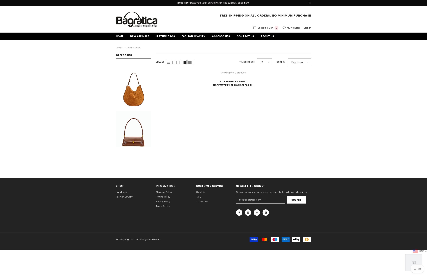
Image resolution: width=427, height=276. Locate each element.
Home (119, 47)
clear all (247, 85)
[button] (169, 62)
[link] (133, 88)
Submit (296, 200)
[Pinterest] (257, 212)
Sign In (307, 27)
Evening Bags (133, 47)
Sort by (281, 62)
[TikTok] (266, 212)
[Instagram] (248, 212)
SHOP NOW (244, 3)
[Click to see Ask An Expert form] (413, 262)
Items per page (247, 62)
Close (309, 3)
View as (160, 62)
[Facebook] (239, 212)
